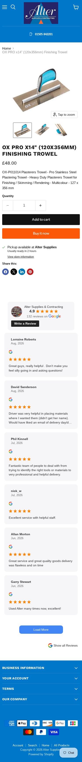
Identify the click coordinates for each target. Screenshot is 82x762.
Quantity (8, 196)
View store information (20, 256)
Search (32, 745)
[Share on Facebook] (5, 271)
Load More (41, 629)
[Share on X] (13, 271)
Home (6, 48)
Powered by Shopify (41, 754)
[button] (22, 130)
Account (18, 745)
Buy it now (41, 233)
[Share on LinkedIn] (22, 271)
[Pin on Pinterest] (30, 271)
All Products (62, 745)
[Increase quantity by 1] (40, 205)
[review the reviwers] (10, 352)
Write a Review (25, 323)
